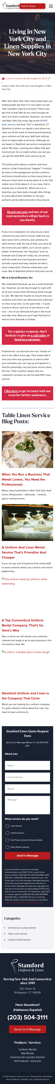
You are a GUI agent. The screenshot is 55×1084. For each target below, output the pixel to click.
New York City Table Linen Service (3, 78)
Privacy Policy (36, 1076)
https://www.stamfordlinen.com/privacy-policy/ (24, 902)
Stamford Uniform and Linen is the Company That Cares (25, 696)
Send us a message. (27, 339)
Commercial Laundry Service (22, 927)
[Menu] (51, 6)
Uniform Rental (27, 1049)
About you (11, 754)
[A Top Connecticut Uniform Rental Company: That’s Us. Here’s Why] (27, 595)
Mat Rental (27, 1053)
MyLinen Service (42, 1079)
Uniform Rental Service (19, 939)
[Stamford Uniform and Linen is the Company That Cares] (27, 668)
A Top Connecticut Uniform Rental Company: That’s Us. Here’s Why (23, 625)
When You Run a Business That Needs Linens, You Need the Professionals (26, 479)
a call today (39, 335)
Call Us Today (28, 6)
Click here (11, 391)
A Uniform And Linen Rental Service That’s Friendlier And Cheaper (24, 552)
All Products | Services (27, 1061)
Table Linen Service (17, 933)
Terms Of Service (13, 1079)
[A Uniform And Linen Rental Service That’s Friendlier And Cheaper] (27, 522)
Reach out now (17, 212)
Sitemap (24, 1079)
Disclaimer (48, 1076)
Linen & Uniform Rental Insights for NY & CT (29, 78)
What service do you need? (21, 819)
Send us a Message (27, 1029)
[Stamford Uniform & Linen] (10, 6)
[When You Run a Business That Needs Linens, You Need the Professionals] (27, 449)
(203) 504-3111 (27, 1017)
